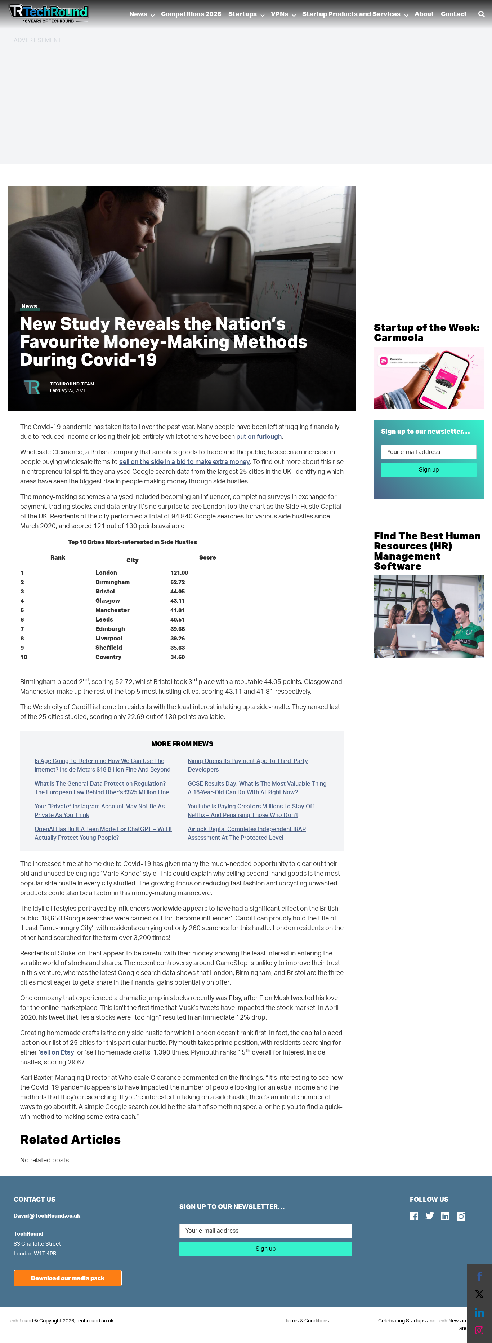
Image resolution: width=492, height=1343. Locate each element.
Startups (242, 14)
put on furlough (259, 437)
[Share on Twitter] (479, 1294)
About (424, 14)
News (138, 14)
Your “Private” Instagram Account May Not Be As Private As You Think (100, 811)
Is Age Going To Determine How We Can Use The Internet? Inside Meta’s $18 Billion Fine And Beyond (103, 765)
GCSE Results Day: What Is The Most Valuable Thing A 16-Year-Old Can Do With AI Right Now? (257, 788)
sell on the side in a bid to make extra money (184, 462)
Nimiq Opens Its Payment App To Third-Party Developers (248, 765)
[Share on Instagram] (479, 1330)
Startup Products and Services (351, 14)
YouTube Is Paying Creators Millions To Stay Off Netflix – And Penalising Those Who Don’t (251, 811)
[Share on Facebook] (479, 1276)
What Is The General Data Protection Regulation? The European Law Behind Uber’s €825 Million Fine (102, 788)
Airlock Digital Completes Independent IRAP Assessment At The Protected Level (247, 833)
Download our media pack (67, 1278)
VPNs (279, 14)
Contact (454, 14)
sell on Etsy (57, 1053)
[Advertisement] (230, 100)
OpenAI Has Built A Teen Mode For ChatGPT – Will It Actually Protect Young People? (103, 833)
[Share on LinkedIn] (479, 1312)
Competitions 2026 (191, 14)
